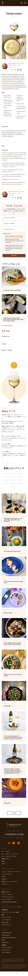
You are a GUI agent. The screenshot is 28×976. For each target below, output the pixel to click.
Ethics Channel (6, 952)
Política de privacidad (16, 237)
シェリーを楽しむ (9, 9)
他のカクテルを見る (7, 350)
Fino (20, 9)
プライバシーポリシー (7, 947)
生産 (3, 861)
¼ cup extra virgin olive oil (7, 96)
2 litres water (20, 103)
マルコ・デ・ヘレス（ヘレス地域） (11, 912)
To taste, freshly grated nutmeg (21, 107)
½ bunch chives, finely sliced (21, 117)
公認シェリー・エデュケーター (9, 881)
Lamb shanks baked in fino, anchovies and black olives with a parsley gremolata (13, 319)
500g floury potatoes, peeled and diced (20, 98)
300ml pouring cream (21, 112)
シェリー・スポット (7, 899)
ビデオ (3, 876)
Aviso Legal (7, 237)
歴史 (3, 914)
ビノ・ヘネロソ (6, 851)
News (3, 940)
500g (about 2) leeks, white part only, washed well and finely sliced (8, 103)
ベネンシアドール (6, 924)
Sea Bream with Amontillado (12, 290)
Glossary (4, 879)
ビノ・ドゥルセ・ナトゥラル (9, 856)
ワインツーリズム (6, 917)
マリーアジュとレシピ (7, 897)
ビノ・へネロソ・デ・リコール (9, 853)
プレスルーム (5, 884)
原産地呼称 (4, 909)
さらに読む (14, 813)
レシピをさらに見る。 (7, 325)
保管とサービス (6, 892)
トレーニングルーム (7, 874)
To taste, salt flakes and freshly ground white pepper (8, 113)
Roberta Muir (15, 63)
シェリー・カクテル (7, 894)
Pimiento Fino (6, 336)
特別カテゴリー (6, 858)
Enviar (14, 255)
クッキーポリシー (6, 950)
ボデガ (3, 863)
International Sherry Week (9, 902)
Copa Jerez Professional (8, 937)
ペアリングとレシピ (16, 9)
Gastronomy (5, 942)
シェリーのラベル (6, 919)
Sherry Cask (5, 922)
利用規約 (4, 945)
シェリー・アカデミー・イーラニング (11, 871)
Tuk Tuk (4, 344)
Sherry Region (6, 935)
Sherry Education (6, 932)
